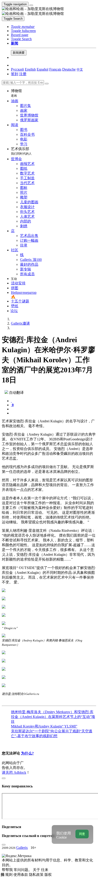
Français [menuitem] (55, 69)
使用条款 (21, 874)
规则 (9, 874)
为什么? (27, 753)
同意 (82, 834)
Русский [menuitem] (17, 69)
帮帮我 (8, 870)
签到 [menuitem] (14, 74)
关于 (37, 870)
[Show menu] (31, 5)
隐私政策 (36, 874)
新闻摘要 (19, 52)
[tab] (11, 401)
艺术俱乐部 (21, 151)
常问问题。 (23, 870)
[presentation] (53, 409)
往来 (44, 870)
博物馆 (16, 93)
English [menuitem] (30, 69)
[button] (23, 27)
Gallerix (22, 848)
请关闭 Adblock (14, 772)
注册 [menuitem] (22, 74)
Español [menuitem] (42, 69)
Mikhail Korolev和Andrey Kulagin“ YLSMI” (44, 726)
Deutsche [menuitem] (69, 69)
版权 (48, 874)
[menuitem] (80, 69)
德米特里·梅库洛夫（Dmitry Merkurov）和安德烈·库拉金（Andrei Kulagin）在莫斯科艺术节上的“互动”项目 (53, 716)
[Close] (47, 83)
